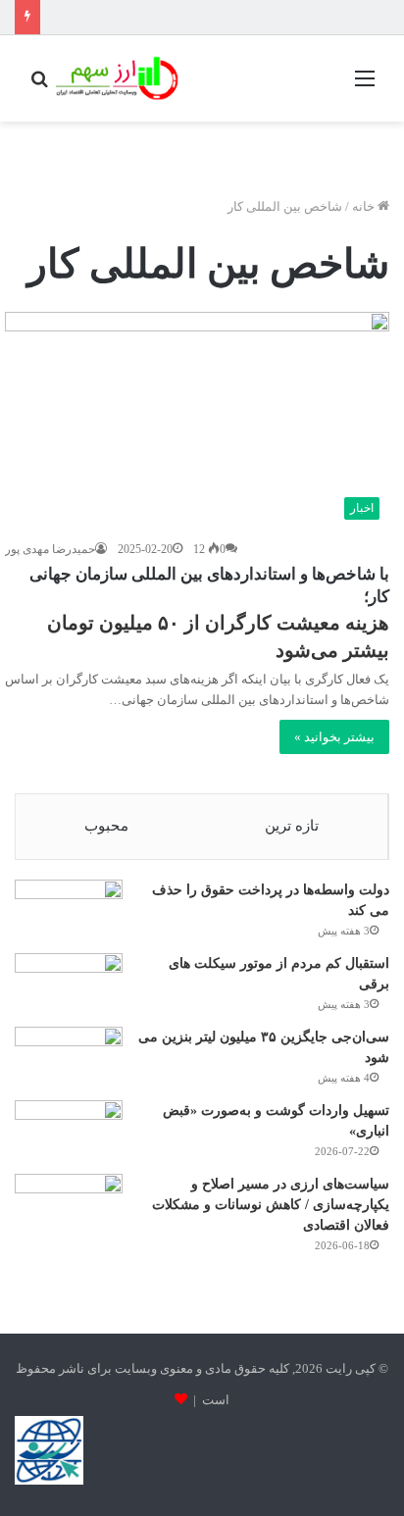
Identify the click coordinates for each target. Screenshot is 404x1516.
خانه (365, 206)
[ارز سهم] (114, 78)
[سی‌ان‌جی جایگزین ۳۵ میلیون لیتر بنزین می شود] (69, 1056)
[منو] (365, 86)
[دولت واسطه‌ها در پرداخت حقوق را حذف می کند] (69, 901)
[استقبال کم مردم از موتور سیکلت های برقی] (69, 974)
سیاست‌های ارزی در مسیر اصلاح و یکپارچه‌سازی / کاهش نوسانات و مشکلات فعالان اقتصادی (270, 1205)
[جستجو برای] (39, 86)
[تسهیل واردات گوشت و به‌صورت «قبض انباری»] (69, 1121)
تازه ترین (292, 826)
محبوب (106, 826)
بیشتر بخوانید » (334, 737)
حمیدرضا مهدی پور (50, 549)
